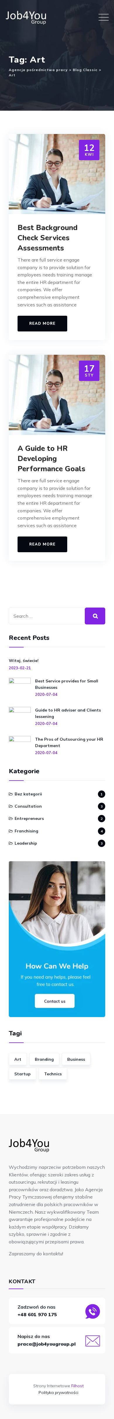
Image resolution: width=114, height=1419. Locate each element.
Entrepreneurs (29, 818)
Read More (42, 323)
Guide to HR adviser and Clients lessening (68, 713)
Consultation (28, 806)
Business (76, 1059)
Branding (44, 1059)
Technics (53, 1073)
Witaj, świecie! (24, 660)
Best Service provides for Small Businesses (66, 684)
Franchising (26, 831)
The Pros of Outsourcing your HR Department (69, 742)
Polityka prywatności (58, 1392)
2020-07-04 (46, 694)
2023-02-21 (20, 668)
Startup (22, 1073)
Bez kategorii (28, 794)
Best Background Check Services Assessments (47, 238)
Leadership (26, 843)
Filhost (77, 1385)
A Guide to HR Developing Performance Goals (51, 459)
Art (17, 1059)
